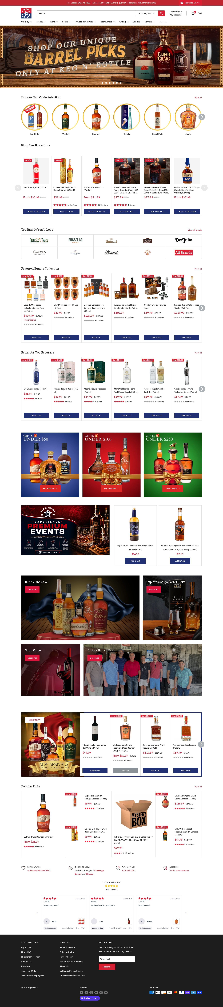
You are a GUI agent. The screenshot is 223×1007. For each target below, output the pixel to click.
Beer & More (106, 22)
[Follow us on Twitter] (86, 992)
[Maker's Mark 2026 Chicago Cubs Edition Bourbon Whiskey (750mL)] (187, 171)
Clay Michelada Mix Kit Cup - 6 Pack (66, 306)
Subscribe (107, 967)
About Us (64, 966)
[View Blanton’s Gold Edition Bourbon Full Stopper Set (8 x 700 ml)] (81, 921)
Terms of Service (67, 947)
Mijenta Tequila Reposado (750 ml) (95, 390)
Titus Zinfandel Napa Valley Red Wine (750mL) (94, 746)
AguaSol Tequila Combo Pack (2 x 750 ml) (154, 390)
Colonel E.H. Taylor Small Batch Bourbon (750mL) (96, 830)
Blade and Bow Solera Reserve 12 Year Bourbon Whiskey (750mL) (124, 748)
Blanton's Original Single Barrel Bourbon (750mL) (185, 797)
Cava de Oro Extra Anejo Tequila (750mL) (154, 746)
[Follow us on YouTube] (96, 992)
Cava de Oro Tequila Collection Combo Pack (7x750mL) (34, 308)
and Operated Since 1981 (38, 870)
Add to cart (36, 337)
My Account (26, 947)
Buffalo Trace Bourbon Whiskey (38, 836)
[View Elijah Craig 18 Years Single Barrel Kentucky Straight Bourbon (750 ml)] (176, 921)
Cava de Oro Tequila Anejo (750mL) (184, 746)
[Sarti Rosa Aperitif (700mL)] (36, 171)
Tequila (39, 22)
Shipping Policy (67, 952)
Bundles (136, 22)
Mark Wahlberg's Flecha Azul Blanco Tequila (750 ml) (126, 390)
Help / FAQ (26, 952)
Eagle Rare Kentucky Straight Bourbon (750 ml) (96, 797)
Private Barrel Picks (84, 22)
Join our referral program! (32, 975)
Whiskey (25, 22)
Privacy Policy (66, 956)
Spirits (65, 22)
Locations (25, 966)
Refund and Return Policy (71, 961)
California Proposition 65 (71, 971)
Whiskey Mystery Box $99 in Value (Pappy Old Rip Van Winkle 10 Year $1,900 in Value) (133, 839)
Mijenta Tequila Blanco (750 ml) (66, 390)
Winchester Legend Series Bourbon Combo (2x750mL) (126, 306)
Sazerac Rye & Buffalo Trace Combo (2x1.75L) (186, 306)
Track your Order (29, 971)
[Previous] (18, 188)
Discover (32, 589)
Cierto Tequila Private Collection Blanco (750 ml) (185, 390)
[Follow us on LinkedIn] (106, 992)
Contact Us (26, 961)
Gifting (122, 22)
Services (148, 22)
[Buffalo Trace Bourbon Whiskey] (97, 171)
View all (198, 97)
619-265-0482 (128, 870)
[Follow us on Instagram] (91, 992)
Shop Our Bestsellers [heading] (35, 145)
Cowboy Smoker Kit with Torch (155, 306)
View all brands (195, 230)
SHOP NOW (48, 488)
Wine (52, 22)
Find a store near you (179, 870)
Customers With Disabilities (72, 975)
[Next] (201, 117)
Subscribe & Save (192, 3)
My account (175, 14)
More (162, 22)
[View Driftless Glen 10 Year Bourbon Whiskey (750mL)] (129, 921)
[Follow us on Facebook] (81, 992)
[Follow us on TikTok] (101, 992)
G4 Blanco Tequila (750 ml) (35, 389)
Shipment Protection (30, 956)
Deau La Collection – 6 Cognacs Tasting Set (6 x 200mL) (94, 308)
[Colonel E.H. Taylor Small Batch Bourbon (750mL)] (66, 171)
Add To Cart (135, 561)
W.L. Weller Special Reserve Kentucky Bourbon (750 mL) (186, 832)
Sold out (125, 770)
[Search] (161, 13)
